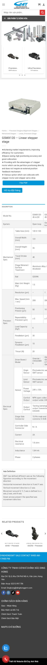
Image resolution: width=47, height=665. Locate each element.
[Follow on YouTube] (18, 592)
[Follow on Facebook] (3, 592)
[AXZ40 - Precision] (35, 533)
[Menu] (3, 4)
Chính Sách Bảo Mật (10, 618)
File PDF (24, 183)
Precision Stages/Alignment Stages (23, 131)
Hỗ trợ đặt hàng (12, 190)
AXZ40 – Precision (35, 546)
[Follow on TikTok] (13, 592)
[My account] (43, 4)
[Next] (45, 539)
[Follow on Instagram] (8, 592)
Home (4, 131)
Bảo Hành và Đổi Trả (10, 610)
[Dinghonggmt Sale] (21, 4)
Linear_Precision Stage (28, 133)
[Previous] (3, 61)
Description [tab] (7, 207)
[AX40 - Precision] (12, 533)
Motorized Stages (9, 133)
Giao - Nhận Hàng (8, 606)
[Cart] (39, 4)
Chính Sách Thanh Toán (11, 614)
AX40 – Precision (12, 546)
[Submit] (42, 12)
